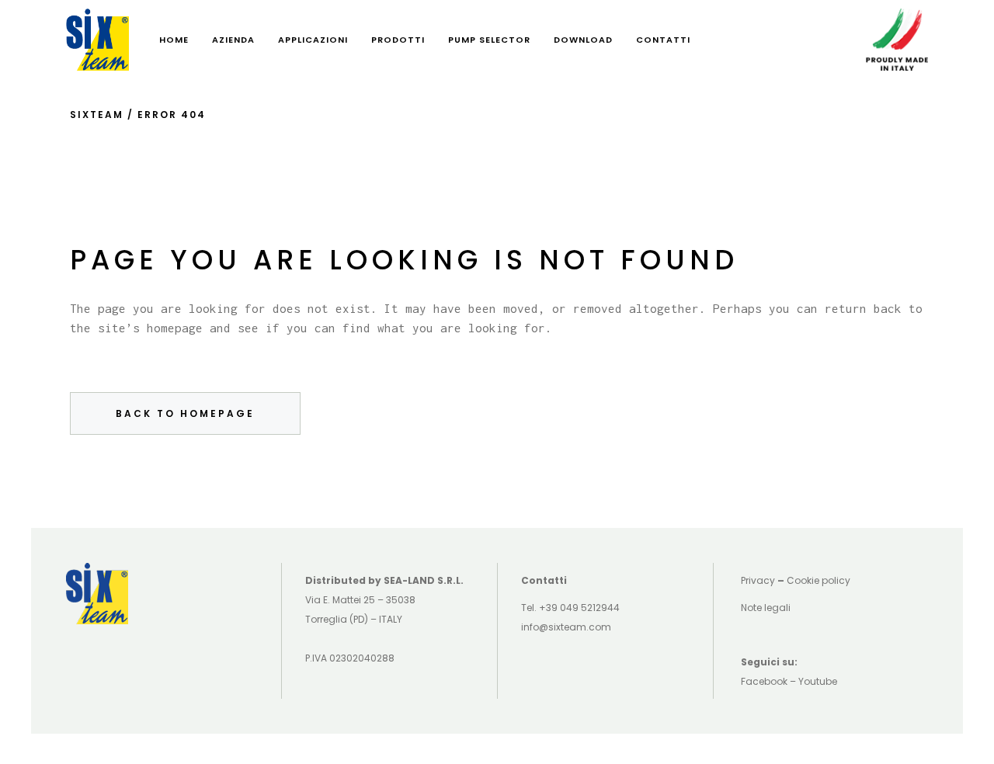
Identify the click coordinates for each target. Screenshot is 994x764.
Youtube (817, 681)
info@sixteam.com (566, 627)
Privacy (758, 580)
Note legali (766, 607)
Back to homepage (185, 413)
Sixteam (96, 114)
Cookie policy (818, 580)
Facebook (764, 681)
